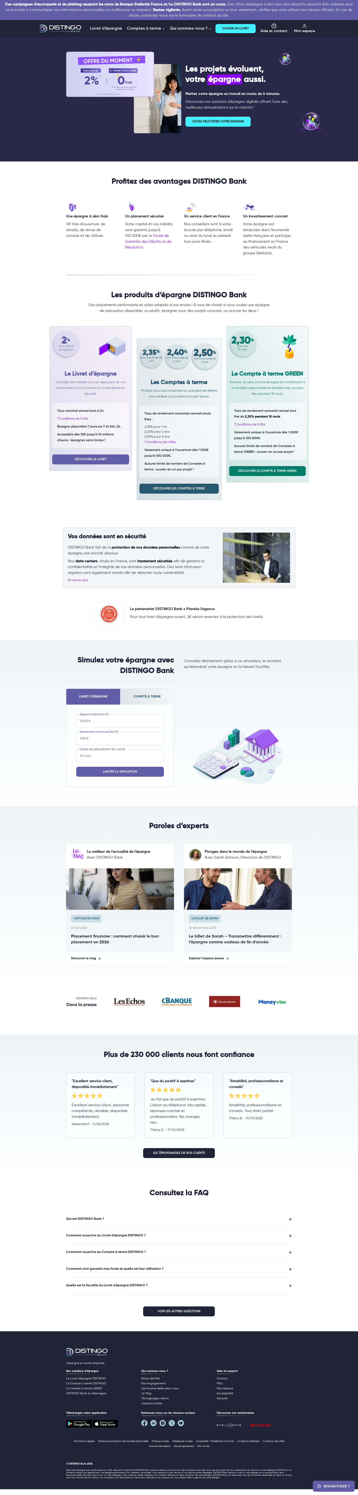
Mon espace (304, 31)
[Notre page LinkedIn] (155, 1424)
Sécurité (222, 1398)
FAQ (219, 1383)
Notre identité (150, 1378)
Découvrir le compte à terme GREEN (267, 470)
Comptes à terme (144, 29)
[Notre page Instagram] (164, 1424)
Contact (222, 1378)
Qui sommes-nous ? (189, 29)
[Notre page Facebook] (145, 1424)
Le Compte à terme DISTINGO (86, 1383)
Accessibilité (225, 1393)
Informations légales (84, 1441)
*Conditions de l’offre (72, 418)
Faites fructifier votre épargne (218, 121)
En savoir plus (78, 580)
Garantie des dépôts (160, 1446)
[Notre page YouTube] (182, 1424)
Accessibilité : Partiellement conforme (215, 1441)
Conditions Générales (248, 1441)
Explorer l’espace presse (206, 958)
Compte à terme (147, 696)
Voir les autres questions (179, 1311)
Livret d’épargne (106, 29)
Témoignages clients (155, 1398)
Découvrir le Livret (90, 459)
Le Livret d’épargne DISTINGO (86, 1378)
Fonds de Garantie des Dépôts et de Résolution (148, 241)
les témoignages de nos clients (179, 1153)
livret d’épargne (93, 696)
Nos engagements (153, 1383)
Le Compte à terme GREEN (84, 1388)
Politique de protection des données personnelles (123, 1441)
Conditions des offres (273, 1441)
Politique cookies (160, 1441)
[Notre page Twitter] (173, 1424)
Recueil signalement (184, 1446)
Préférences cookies (182, 1441)
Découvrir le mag (83, 958)
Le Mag (146, 1393)
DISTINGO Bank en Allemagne (86, 1393)
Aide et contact (273, 31)
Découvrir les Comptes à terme (179, 488)
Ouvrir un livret (235, 28)
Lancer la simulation (120, 771)
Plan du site (203, 1446)
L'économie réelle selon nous (160, 1388)
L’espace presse (151, 1403)
